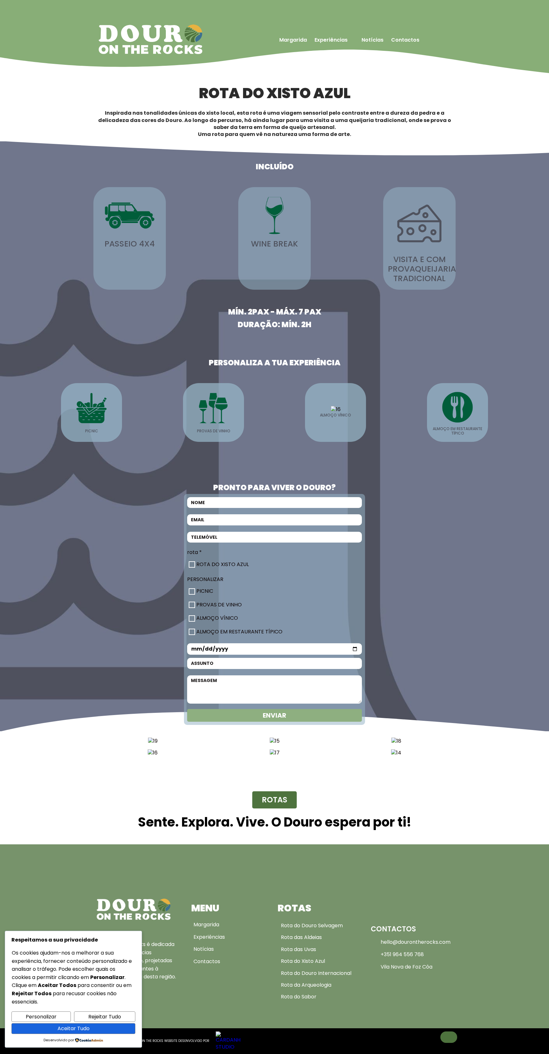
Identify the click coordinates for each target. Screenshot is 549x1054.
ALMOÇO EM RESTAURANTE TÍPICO (239, 631)
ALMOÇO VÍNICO (217, 618)
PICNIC (204, 591)
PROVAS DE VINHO (219, 604)
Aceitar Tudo (74, 1028)
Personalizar (41, 1016)
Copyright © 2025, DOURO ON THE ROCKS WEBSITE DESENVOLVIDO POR (153, 1040)
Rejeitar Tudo (104, 1016)
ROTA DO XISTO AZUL (222, 564)
